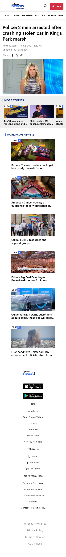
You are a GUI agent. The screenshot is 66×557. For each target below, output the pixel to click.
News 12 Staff (9, 46)
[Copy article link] (21, 55)
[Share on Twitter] (17, 55)
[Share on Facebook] (12, 55)
